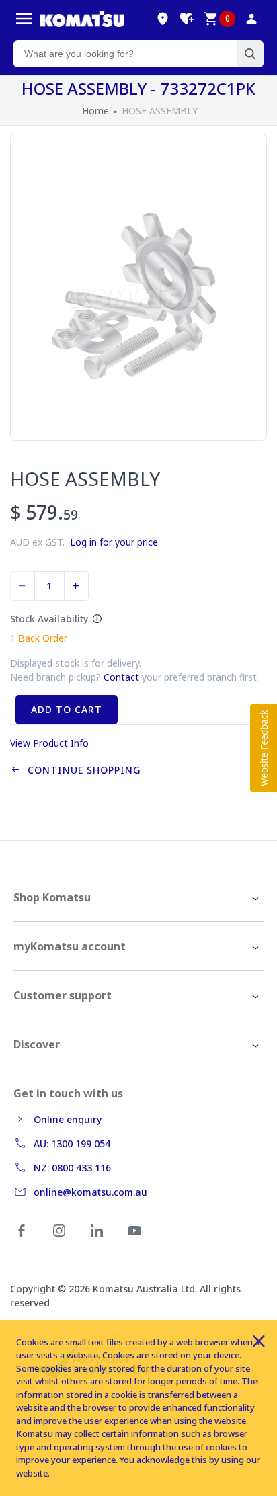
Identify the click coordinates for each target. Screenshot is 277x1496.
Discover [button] (36, 1044)
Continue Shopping (81, 769)
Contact (121, 677)
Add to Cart (66, 709)
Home (95, 110)
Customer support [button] (62, 995)
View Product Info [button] (49, 743)
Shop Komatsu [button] (52, 897)
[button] (263, 748)
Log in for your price (114, 542)
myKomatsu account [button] (69, 946)
